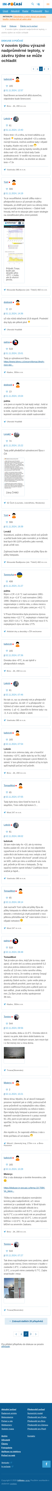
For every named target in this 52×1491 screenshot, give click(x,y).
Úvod (5, 11)
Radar (25, 11)
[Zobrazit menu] (48, 4)
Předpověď (36, 11)
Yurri (6, 182)
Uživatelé (5, 1440)
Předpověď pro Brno (36, 1421)
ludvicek (8, 79)
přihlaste (5, 1346)
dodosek (8, 302)
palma (7, 342)
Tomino (7, 1017)
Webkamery (6, 1425)
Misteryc (8, 1083)
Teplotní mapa (7, 1429)
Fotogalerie (6, 1448)
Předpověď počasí (36, 1409)
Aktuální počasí (8, 1409)
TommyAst (9, 575)
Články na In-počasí (29, 26)
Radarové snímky (9, 1413)
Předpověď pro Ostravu (37, 1425)
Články (4, 1444)
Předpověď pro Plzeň (36, 1429)
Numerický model (35, 1413)
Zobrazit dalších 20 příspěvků (27, 1321)
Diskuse (13, 26)
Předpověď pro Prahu (36, 1417)
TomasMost (9, 785)
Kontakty (31, 1436)
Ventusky (5, 1462)
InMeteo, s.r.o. (23, 1480)
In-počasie (6, 1466)
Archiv (4, 1436)
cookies (13, 1484)
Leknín (7, 119)
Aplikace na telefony (11, 1451)
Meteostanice (7, 1417)
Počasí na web (8, 1455)
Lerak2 (7, 434)
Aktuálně (15, 11)
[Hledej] (33, 4)
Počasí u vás (7, 1421)
